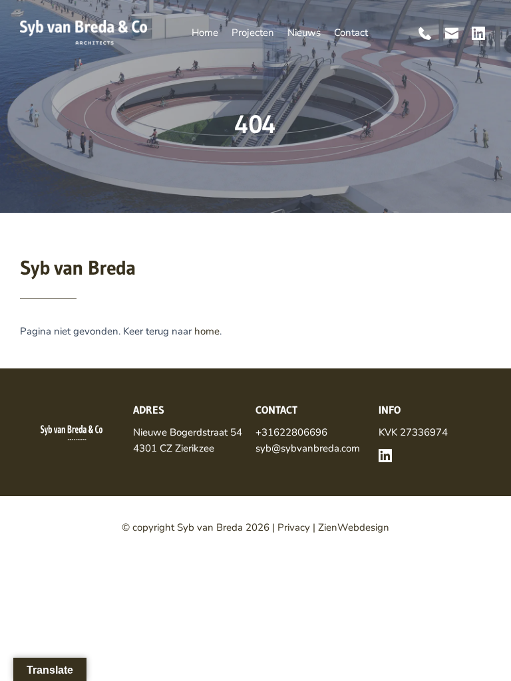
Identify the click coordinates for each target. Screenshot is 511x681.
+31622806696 (291, 432)
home (207, 331)
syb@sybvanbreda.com (308, 448)
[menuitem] (205, 33)
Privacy (293, 527)
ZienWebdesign (353, 527)
